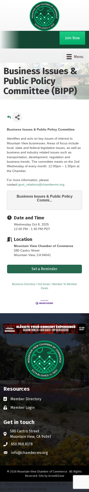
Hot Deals (44, 284)
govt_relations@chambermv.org (41, 184)
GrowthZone (56, 475)
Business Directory (23, 284)
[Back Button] (9, 118)
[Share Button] (17, 117)
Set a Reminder (44, 269)
